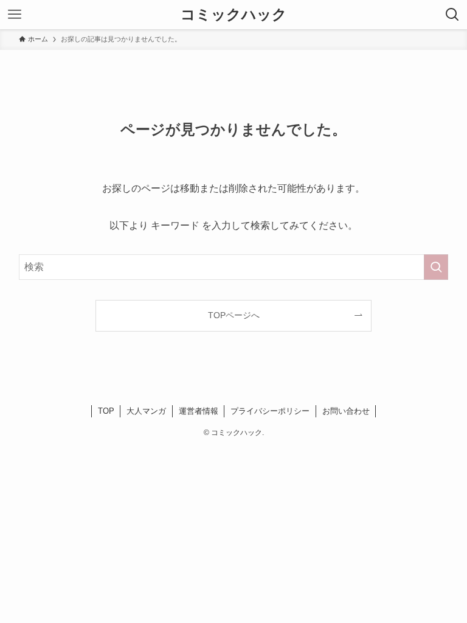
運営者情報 (198, 411)
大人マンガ (146, 411)
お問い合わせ (346, 411)
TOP (106, 411)
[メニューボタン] (14, 14)
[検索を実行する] (436, 267)
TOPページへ (234, 315)
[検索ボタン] (452, 14)
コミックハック (234, 14)
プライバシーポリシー (270, 411)
